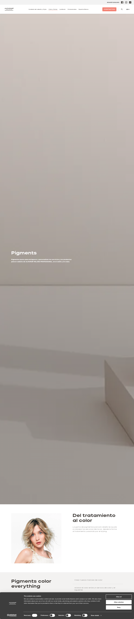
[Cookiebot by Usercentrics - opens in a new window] (12, 615)
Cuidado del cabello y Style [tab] (37, 9)
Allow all (119, 597)
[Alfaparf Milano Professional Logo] (9, 9)
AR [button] (127, 9)
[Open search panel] (121, 9)
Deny (118, 607)
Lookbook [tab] (63, 9)
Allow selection (119, 602)
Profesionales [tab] (72, 9)
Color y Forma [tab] (53, 9)
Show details (95, 615)
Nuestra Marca (83, 9)
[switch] (52, 615)
